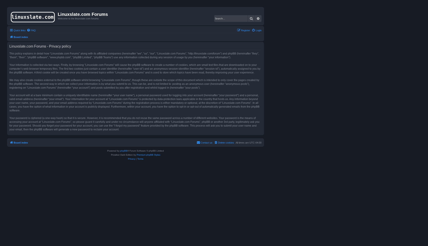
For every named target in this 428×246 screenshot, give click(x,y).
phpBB (123, 151)
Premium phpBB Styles (148, 155)
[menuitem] (31, 30)
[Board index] (33, 16)
